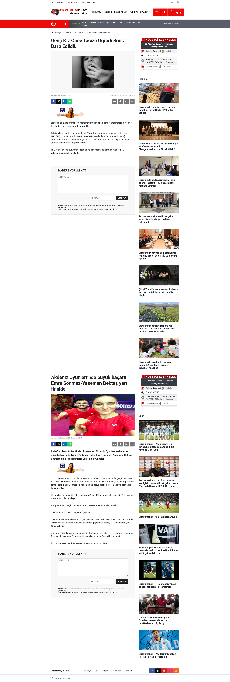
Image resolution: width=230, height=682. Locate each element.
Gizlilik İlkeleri (116, 671)
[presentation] (60, 23)
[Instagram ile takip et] (170, 670)
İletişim (105, 671)
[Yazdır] (114, 101)
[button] (120, 101)
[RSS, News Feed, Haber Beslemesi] (176, 670)
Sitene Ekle (91, 2)
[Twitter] (58, 101)
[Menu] (157, 12)
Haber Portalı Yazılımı (63, 678)
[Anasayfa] (52, 2)
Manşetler (60, 2)
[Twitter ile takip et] (158, 670)
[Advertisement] (39, 64)
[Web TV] (172, 2)
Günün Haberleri (72, 2)
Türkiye (134, 12)
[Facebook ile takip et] (152, 670)
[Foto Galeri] (177, 2)
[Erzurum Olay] (69, 12)
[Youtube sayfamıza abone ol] (164, 670)
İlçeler (108, 12)
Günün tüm (171, 24)
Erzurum (96, 12)
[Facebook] (53, 101)
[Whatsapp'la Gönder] (69, 101)
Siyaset (144, 12)
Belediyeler (120, 12)
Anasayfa (58, 33)
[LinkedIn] (64, 101)
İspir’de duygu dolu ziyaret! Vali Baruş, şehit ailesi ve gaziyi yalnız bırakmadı (113, 24)
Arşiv (82, 2)
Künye (97, 671)
